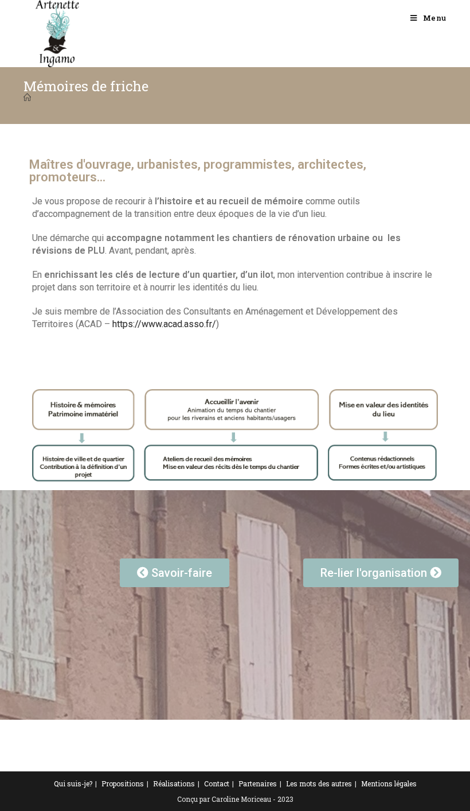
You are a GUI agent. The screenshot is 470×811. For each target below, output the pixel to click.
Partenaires (257, 783)
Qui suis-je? (73, 783)
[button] (174, 572)
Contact (216, 783)
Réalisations (174, 783)
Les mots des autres (319, 783)
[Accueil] (27, 97)
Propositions (122, 783)
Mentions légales (389, 783)
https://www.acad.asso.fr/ (164, 324)
